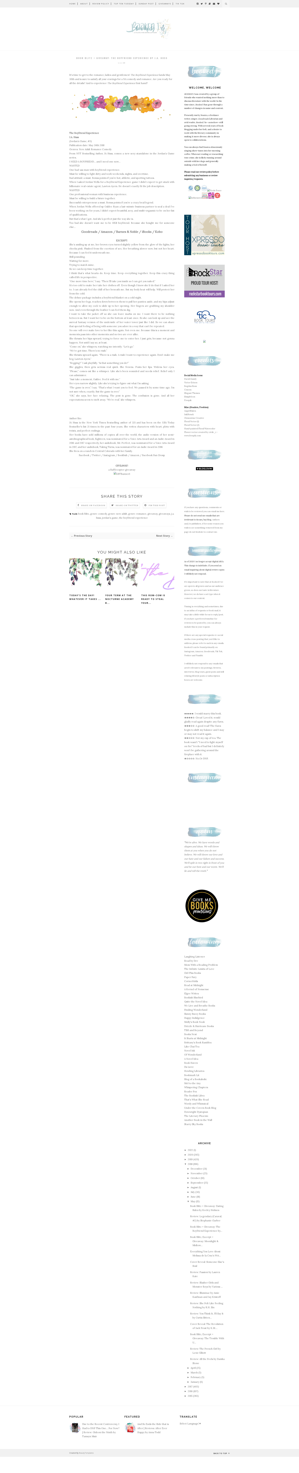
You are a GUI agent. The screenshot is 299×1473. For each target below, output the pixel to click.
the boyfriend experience (133, 517)
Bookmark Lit (191, 1075)
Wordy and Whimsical (196, 1103)
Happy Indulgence (194, 1017)
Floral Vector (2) (191, 425)
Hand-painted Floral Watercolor (199, 428)
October (196, 1178)
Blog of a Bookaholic (195, 1079)
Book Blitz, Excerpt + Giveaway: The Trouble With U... (207, 1338)
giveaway (152, 513)
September (197, 1182)
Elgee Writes (191, 993)
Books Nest (190, 1034)
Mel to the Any (192, 1083)
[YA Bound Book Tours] (211, 198)
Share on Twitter (127, 505)
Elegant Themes (192, 393)
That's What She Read (196, 1099)
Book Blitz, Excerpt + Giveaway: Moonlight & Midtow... (204, 1241)
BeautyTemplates (86, 1453)
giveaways (164, 513)
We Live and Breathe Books (199, 1005)
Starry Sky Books (193, 1124)
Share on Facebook (93, 505)
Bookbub (122, 455)
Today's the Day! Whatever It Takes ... (85, 597)
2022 (191, 1150)
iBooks (147, 232)
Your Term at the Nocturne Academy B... (119, 599)
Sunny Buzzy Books (195, 1013)
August (195, 1187)
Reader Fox (190, 1091)
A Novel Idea (191, 1058)
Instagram (109, 455)
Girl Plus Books (192, 972)
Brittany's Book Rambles (197, 1042)
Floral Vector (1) (191, 421)
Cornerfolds (191, 981)
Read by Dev (191, 960)
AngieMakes (190, 411)
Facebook (84, 455)
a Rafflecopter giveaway (121, 469)
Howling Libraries (194, 1071)
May (193, 1201)
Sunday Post (146, 3)
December (197, 1168)
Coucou (187, 389)
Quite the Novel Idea (195, 1001)
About (84, 3)
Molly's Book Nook (194, 1021)
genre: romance (137, 513)
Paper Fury (190, 977)
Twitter (96, 455)
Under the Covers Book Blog (200, 1107)
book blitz (83, 513)
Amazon (107, 232)
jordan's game (110, 517)
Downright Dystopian (196, 1111)
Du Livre (189, 1066)
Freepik (188, 400)
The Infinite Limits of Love (199, 968)
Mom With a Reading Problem (201, 964)
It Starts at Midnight (195, 1038)
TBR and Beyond (193, 1030)
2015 (190, 1395)
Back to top (221, 1453)
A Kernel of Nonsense (196, 989)
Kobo (159, 232)
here (222, 511)
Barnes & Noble (127, 232)
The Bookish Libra (194, 1095)
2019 (190, 1159)
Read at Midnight (193, 985)
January (195, 1381)
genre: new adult (117, 513)
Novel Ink (189, 1050)
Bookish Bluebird (193, 997)
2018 (190, 1164)
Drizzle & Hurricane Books (199, 1026)
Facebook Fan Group (153, 455)
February (196, 1377)
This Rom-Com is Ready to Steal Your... (153, 599)
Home (72, 3)
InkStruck (189, 414)
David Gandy (190, 379)
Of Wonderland (193, 1054)
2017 (190, 1386)
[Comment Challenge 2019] (205, 198)
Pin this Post (157, 505)
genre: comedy (98, 513)
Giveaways (165, 3)
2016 (190, 1391)
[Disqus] (121, 656)
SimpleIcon (189, 396)
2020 (191, 1154)
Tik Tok (180, 3)
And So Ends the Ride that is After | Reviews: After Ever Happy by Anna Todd (153, 1428)
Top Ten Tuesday (124, 3)
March (194, 1372)
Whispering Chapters (196, 1087)
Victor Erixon (190, 382)
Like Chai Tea (191, 1046)
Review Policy (101, 3)
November (197, 1173)
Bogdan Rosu (190, 386)
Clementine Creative (194, 418)
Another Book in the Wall (198, 1120)
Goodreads (89, 232)
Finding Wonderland (195, 1009)
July (193, 1192)
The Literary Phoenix (196, 1115)
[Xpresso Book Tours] (204, 254)
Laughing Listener (194, 956)
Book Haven (191, 1062)
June (193, 1196)
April (193, 1367)
